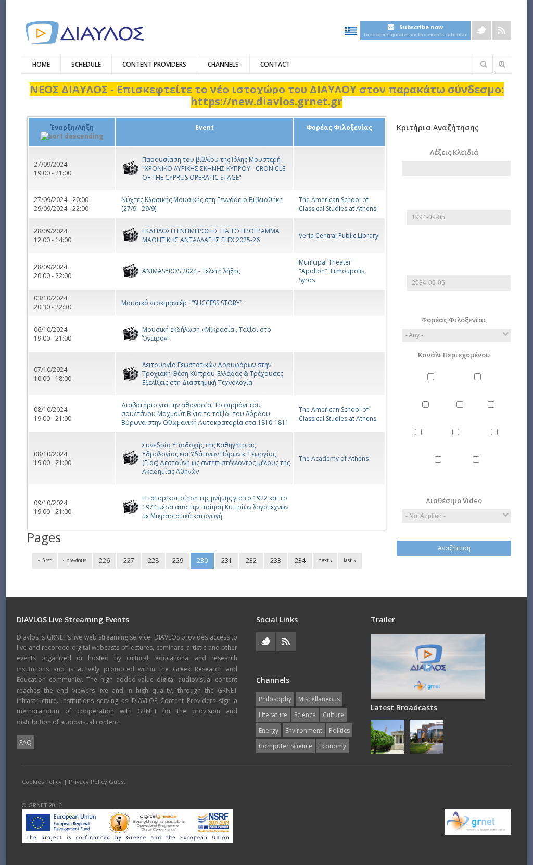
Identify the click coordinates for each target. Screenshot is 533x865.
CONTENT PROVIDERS (154, 64)
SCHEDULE (86, 64)
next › (325, 560)
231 (226, 560)
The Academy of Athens (334, 458)
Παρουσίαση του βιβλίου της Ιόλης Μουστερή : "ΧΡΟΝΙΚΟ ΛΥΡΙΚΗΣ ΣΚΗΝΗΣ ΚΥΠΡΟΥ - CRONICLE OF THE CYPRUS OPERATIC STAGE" (213, 168)
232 (251, 560)
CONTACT (275, 64)
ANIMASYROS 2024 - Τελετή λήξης (191, 271)
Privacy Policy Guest (97, 781)
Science (461, 413)
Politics (495, 440)
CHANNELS (223, 64)
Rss (501, 30)
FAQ (25, 742)
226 (104, 560)
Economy (477, 468)
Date (459, 205)
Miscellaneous (479, 385)
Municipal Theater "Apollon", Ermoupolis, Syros (332, 271)
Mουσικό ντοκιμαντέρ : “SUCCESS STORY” (181, 302)
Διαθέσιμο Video (454, 500)
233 (275, 560)
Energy (419, 440)
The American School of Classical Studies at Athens (337, 204)
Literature (426, 413)
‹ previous (74, 560)
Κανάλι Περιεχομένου (454, 354)
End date (456, 258)
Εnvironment (457, 440)
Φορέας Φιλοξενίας (454, 319)
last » (350, 560)
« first (44, 560)
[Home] (84, 32)
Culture (492, 413)
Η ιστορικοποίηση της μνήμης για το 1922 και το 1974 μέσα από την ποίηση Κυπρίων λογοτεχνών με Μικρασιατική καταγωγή (215, 507)
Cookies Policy (42, 781)
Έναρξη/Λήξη (72, 127)
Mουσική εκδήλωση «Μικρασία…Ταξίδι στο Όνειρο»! (206, 334)
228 (153, 560)
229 (177, 560)
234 (300, 560)
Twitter (481, 30)
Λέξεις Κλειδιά (454, 152)
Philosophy (432, 385)
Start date (456, 192)
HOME (41, 64)
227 (128, 560)
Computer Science (439, 473)
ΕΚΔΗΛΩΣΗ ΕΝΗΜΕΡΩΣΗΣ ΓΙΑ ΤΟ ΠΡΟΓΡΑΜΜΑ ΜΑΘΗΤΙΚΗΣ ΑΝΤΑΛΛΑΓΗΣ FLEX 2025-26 (211, 235)
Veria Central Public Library (338, 235)
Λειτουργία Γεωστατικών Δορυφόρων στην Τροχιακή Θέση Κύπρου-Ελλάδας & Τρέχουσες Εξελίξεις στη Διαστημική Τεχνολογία (212, 373)
